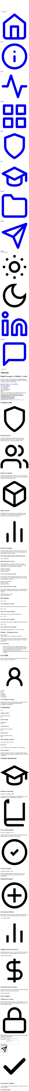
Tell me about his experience (17, 395)
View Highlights (14, 384)
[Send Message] (23, 399)
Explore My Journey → (6, 384)
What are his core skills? (6, 395)
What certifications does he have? (7, 396)
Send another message (5, 1089)
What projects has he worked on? (7, 398)
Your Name (3, 1037)
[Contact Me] (14, 368)
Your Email (3, 1039)
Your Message (4, 1044)
